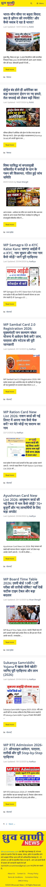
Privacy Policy (33, 873)
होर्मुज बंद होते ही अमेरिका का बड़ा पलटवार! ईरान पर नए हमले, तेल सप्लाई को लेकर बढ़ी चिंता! (22, 93)
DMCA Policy (23, 881)
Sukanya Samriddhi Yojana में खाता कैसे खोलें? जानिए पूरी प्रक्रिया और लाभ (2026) (20, 668)
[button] (31, 3)
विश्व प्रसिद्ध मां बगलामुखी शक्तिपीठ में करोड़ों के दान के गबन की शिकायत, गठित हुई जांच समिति (22, 171)
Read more (10, 69)
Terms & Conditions (15, 877)
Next (12, 824)
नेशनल (8, 77)
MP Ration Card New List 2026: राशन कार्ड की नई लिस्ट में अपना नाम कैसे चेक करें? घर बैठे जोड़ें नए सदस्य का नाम (21, 420)
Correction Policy (31, 877)
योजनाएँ (9, 312)
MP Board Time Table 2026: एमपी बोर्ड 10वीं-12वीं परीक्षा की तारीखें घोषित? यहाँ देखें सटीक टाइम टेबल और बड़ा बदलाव (22, 587)
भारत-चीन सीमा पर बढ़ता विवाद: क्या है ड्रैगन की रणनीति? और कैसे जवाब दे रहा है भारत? (22, 18)
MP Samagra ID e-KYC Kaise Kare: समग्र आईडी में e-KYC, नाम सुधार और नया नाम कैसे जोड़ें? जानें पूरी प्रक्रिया (22, 251)
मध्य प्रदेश (9, 232)
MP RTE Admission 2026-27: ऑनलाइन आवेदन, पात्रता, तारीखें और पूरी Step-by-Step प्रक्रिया (23, 751)
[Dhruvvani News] (8, 3)
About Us (11, 873)
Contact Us (21, 873)
